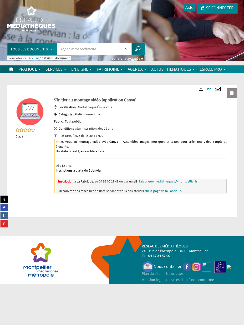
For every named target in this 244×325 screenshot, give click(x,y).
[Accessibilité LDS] (220, 266)
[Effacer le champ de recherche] (126, 48)
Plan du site (151, 273)
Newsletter (174, 273)
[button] (30, 111)
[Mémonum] (229, 266)
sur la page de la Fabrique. (163, 191)
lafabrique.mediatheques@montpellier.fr (168, 181)
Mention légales (154, 279)
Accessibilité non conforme (192, 279)
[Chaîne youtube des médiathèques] (206, 266)
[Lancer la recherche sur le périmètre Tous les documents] (138, 49)
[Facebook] (187, 266)
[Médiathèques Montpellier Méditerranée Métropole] (31, 19)
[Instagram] (196, 266)
